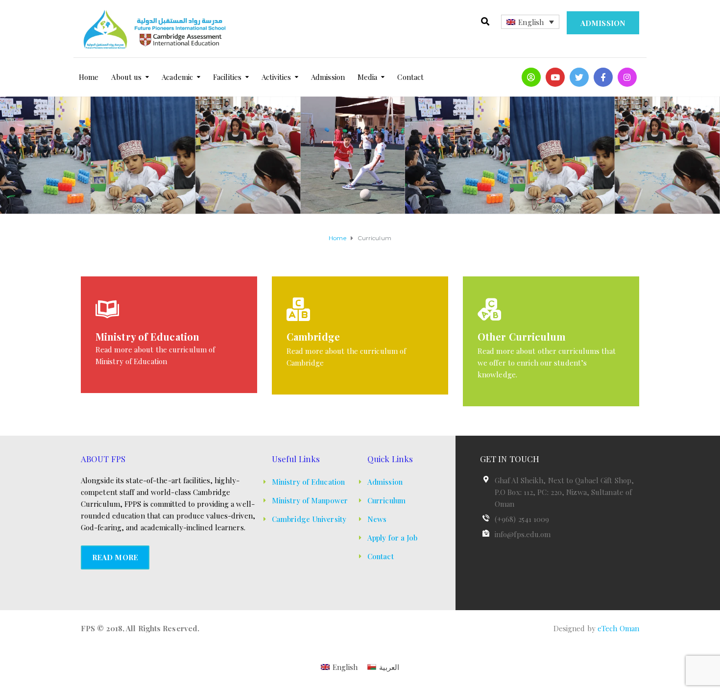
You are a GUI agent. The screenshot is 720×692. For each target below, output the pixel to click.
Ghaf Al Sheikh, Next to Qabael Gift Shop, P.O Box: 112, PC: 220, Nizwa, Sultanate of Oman (564, 492)
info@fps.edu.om (523, 534)
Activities (276, 77)
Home (88, 77)
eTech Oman (618, 628)
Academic (177, 77)
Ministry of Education (308, 482)
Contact (410, 77)
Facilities (227, 77)
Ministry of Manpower (310, 500)
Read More (115, 557)
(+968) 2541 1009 (522, 519)
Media (368, 77)
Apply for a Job (392, 538)
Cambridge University (309, 519)
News (376, 519)
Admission (602, 23)
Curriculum (386, 500)
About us (126, 77)
